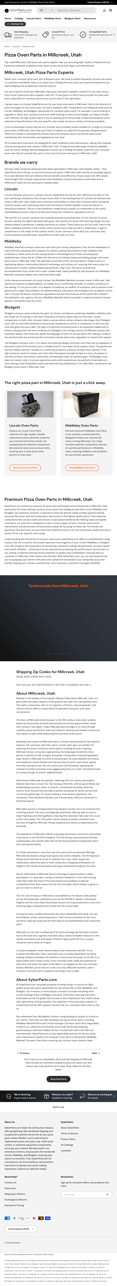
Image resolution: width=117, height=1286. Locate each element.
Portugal (7, 1267)
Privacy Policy (68, 1139)
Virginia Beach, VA (21, 1281)
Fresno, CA (49, 1278)
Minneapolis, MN (61, 1281)
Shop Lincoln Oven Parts (25, 467)
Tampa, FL (88, 1281)
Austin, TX (100, 1267)
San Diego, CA (85, 1267)
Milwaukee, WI (19, 1278)
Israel (107, 1264)
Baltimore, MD (9, 1278)
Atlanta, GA (87, 1278)
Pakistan (16, 1264)
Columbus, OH (40, 1271)
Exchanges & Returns (16, 1199)
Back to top (58, 1107)
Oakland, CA (51, 1281)
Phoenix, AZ (53, 1267)
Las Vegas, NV (45, 1274)
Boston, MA (54, 1274)
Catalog (19, 18)
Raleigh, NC (11, 1281)
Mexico (90, 1260)
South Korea (9, 1264)
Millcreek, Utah (28, 46)
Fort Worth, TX (30, 1271)
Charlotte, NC (50, 1271)
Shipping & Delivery (15, 1193)
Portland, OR (63, 1274)
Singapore (35, 1264)
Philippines (54, 1264)
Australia (84, 1260)
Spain (41, 1264)
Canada (73, 1260)
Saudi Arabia (62, 1264)
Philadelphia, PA (63, 1267)
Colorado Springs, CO (99, 1278)
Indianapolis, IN (60, 1271)
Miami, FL (43, 1281)
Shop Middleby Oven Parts (82, 467)
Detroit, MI (101, 1274)
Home (8, 18)
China (78, 1260)
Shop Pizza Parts (58, 1079)
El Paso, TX (24, 1274)
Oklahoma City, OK (102, 1271)
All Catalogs (67, 1144)
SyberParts (15, 1243)
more (105, 1281)
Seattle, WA (83, 1271)
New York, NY (15, 1267)
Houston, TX (44, 1267)
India (94, 1260)
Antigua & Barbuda (98, 1264)
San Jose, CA (19, 1271)
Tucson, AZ (41, 1278)
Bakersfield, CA (79, 1281)
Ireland (106, 1260)
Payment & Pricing (14, 1205)
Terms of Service (69, 1133)
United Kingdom (64, 1260)
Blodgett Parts (72, 18)
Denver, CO (91, 1271)
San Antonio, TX (74, 1267)
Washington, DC (34, 1274)
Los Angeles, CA (26, 1267)
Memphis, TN (93, 1274)
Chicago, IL (35, 1267)
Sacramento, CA (58, 1278)
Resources (90, 18)
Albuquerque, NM (30, 1278)
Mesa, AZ (68, 1278)
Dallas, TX (93, 1267)
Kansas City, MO (77, 1278)
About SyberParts (70, 1127)
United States (53, 1260)
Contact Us (10, 1182)
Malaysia (47, 1264)
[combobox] (66, 10)
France (29, 1264)
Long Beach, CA (33, 1281)
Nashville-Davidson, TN (12, 1274)
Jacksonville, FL (10, 1271)
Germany (100, 1260)
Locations (16, 46)
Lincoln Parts (34, 18)
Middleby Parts (53, 18)
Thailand (23, 1264)
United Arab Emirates (74, 1264)
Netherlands (87, 1264)
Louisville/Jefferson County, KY (78, 1274)
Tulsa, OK (70, 1281)
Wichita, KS (96, 1281)
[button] (111, 10)
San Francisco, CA (72, 1271)
